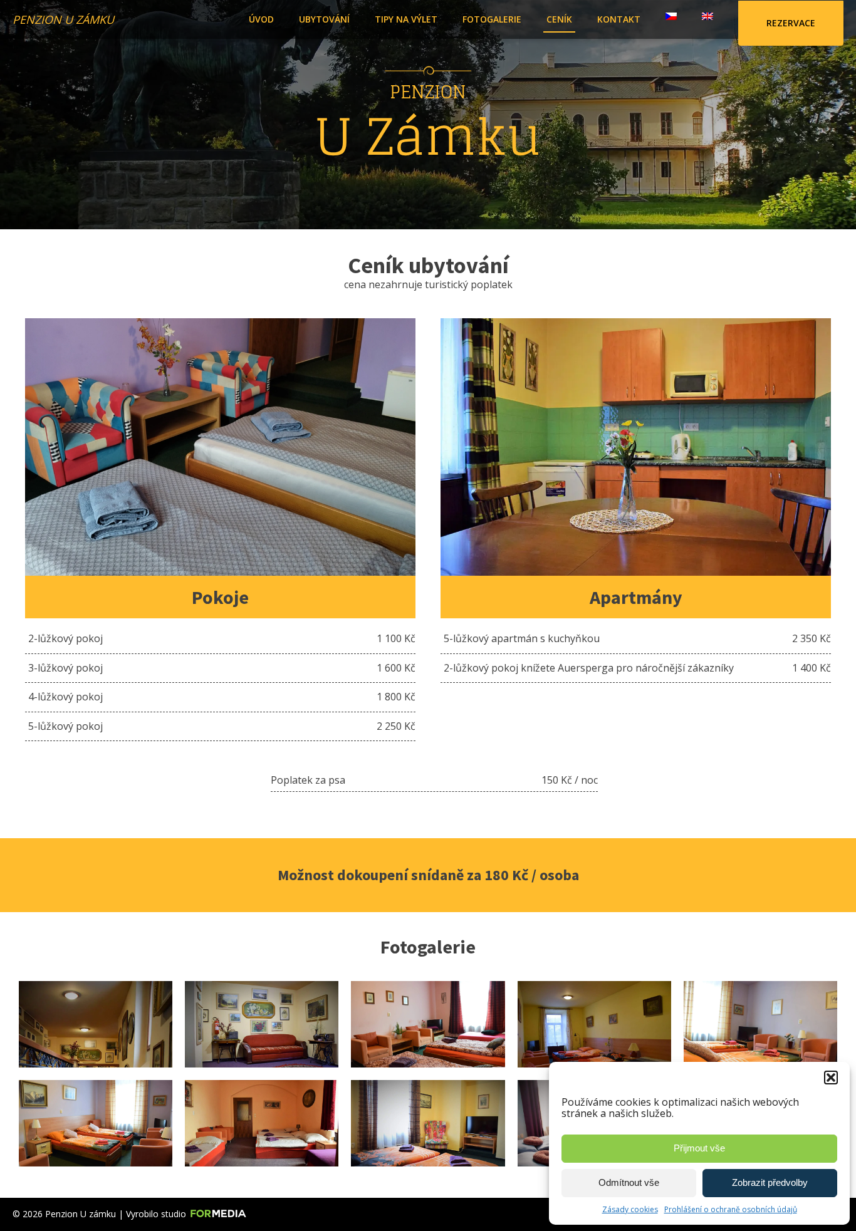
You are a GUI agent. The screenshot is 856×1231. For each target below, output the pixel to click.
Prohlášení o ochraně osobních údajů (730, 1209)
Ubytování (324, 19)
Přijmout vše (699, 1148)
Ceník (559, 19)
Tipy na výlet (406, 19)
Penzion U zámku (63, 19)
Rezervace (790, 23)
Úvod (261, 19)
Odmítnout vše (628, 1182)
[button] (831, 1077)
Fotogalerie (491, 19)
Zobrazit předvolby (770, 1182)
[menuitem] (671, 13)
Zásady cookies (630, 1209)
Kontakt (618, 19)
